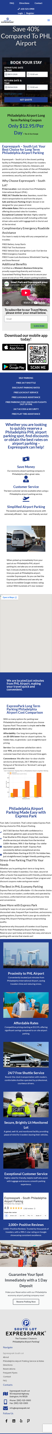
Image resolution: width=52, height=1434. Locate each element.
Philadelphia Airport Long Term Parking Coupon (26, 124)
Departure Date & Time (13, 69)
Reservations (9, 1369)
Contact (38, 3)
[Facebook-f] (6, 1420)
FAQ (12, 3)
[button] (49, 20)
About (6, 1357)
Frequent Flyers (10, 1372)
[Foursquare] (28, 1420)
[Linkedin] (13, 1420)
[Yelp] (21, 1420)
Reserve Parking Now (26, 1302)
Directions (24, 3)
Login (20, 13)
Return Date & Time (13, 82)
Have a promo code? (13, 94)
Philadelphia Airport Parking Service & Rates (23, 1361)
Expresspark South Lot (13, 1353)
